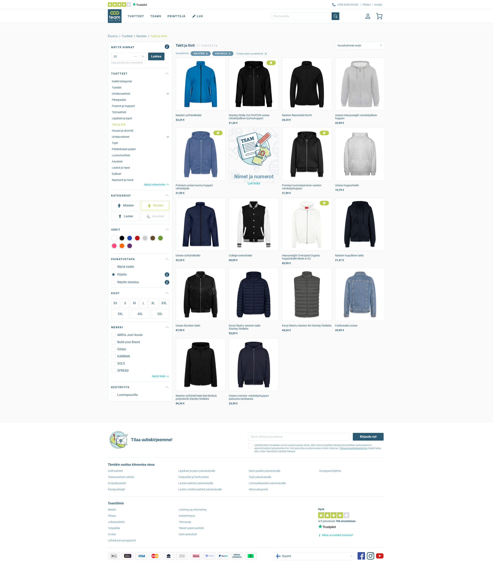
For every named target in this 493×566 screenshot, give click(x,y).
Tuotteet (136, 16)
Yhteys (366, 4)
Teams (155, 16)
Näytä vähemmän (154, 184)
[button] (254, 155)
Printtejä (176, 16)
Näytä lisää (158, 376)
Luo (200, 16)
